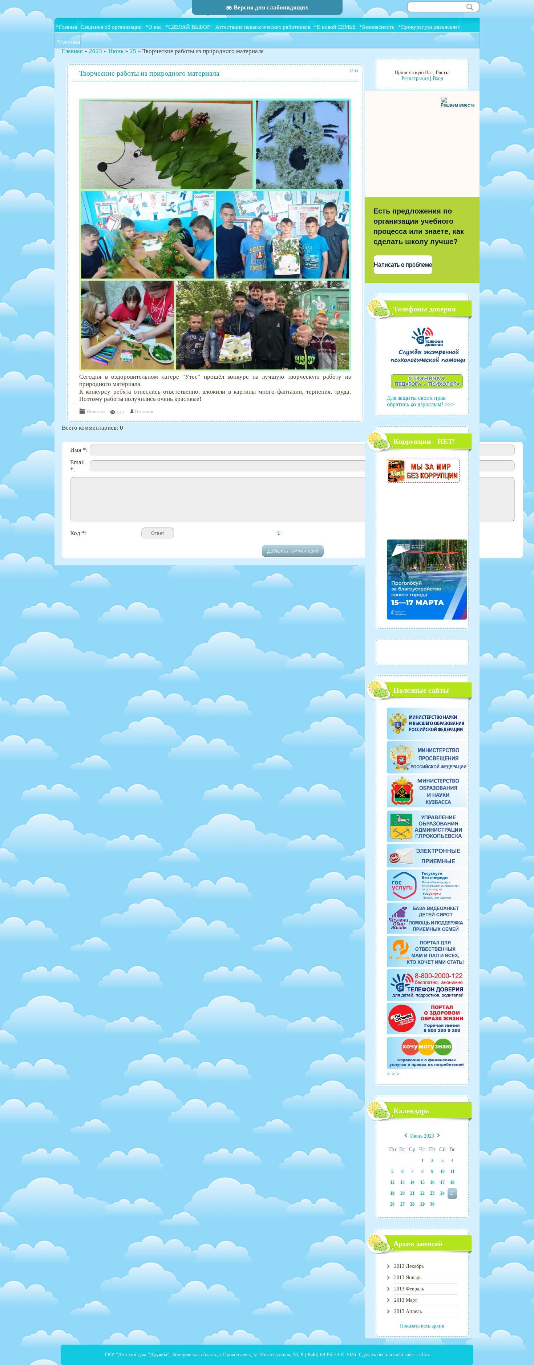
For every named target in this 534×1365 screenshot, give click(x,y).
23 (432, 1193)
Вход (438, 78)
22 (422, 1193)
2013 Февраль (409, 1289)
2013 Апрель (408, 1311)
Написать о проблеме (403, 265)
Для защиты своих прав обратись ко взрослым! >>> (420, 401)
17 (442, 1182)
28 (412, 1204)
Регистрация (415, 78)
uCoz (424, 1354)
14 (412, 1182)
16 (432, 1182)
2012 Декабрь (409, 1266)
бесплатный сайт (395, 1354)
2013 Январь (407, 1277)
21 (412, 1193)
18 (452, 1182)
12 (392, 1182)
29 (422, 1204)
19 (392, 1193)
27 (402, 1204)
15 (422, 1182)
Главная (72, 51)
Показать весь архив (422, 1326)
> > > (394, 1074)
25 (133, 51)
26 (392, 1204)
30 (432, 1204)
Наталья (144, 411)
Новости (95, 411)
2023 (95, 51)
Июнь (116, 51)
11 (452, 1171)
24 (442, 1193)
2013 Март (405, 1300)
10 (442, 1171)
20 (402, 1193)
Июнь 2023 (422, 1136)
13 (402, 1182)
